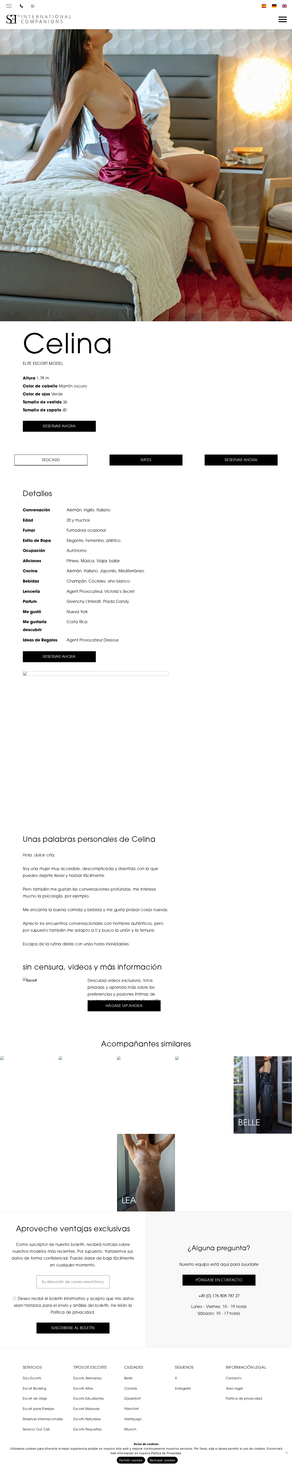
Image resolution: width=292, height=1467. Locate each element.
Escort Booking (34, 1388)
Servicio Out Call (36, 1429)
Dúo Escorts (32, 1378)
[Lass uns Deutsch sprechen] (273, 6)
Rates (146, 460)
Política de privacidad (72, 1312)
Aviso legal (234, 1388)
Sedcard (51, 460)
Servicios (32, 1367)
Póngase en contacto (219, 1280)
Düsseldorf (132, 1398)
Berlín (128, 1378)
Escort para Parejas (38, 1409)
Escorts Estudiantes (88, 1398)
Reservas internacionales (43, 1419)
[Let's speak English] (283, 6)
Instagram (183, 1388)
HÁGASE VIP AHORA (124, 1005)
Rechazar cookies (162, 1460)
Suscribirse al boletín (72, 1328)
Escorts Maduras (86, 1409)
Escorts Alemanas (87, 1378)
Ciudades (133, 1367)
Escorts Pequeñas (87, 1429)
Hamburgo (133, 1419)
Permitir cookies (131, 1460)
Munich (130, 1429)
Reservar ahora (59, 426)
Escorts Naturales (87, 1419)
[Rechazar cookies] (286, 1452)
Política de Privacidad (166, 1453)
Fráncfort (131, 1409)
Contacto (234, 1378)
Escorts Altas (83, 1388)
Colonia (130, 1388)
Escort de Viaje (35, 1398)
